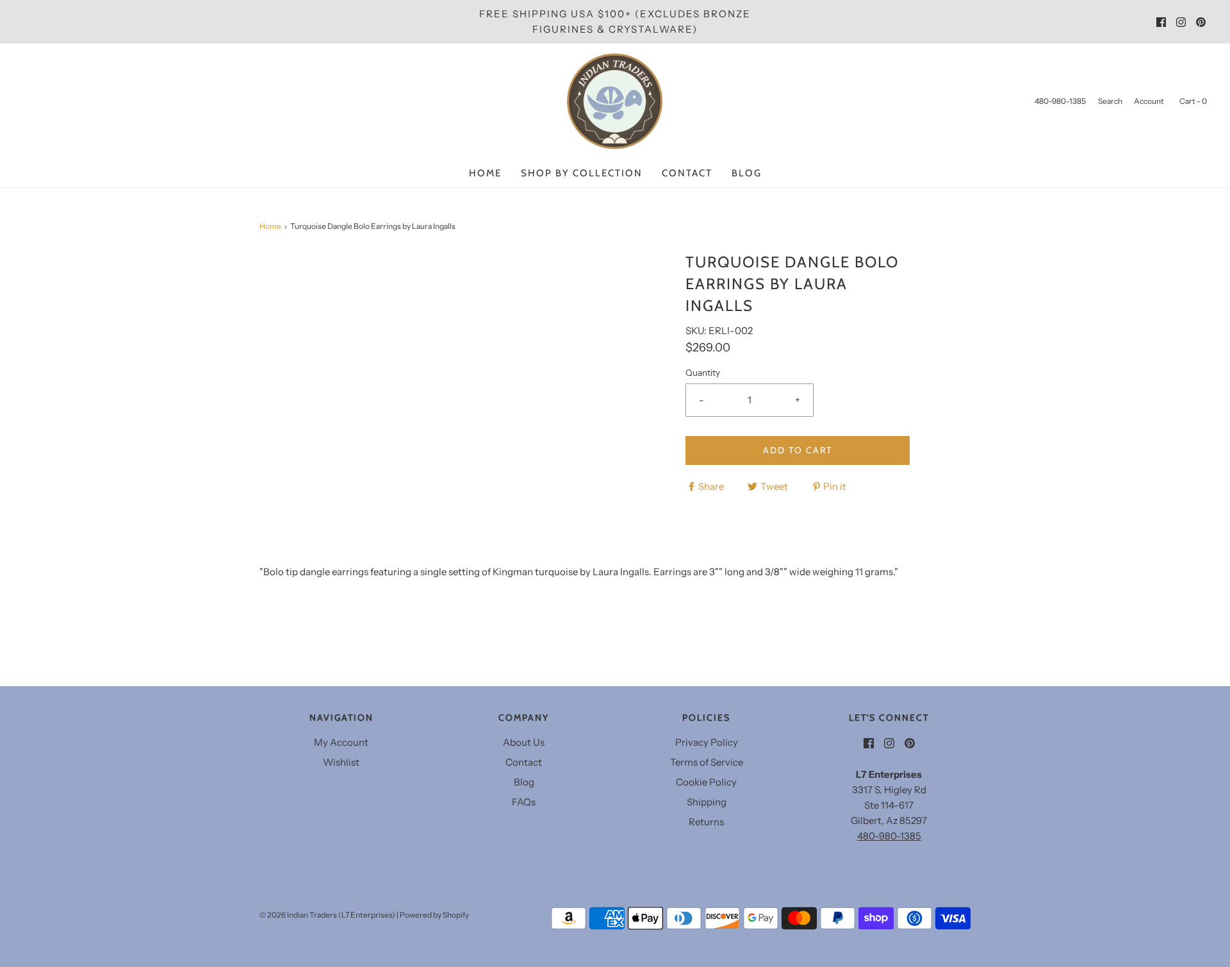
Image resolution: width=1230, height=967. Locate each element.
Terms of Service (706, 762)
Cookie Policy (706, 782)
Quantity (702, 372)
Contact (687, 173)
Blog (747, 173)
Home (485, 173)
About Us (524, 742)
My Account (341, 742)
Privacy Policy (706, 742)
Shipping (706, 802)
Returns (706, 822)
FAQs (524, 802)
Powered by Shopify (434, 915)
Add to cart (797, 450)
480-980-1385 (889, 836)
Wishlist (341, 762)
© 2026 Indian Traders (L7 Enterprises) (327, 915)
